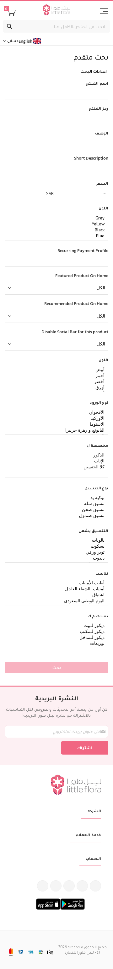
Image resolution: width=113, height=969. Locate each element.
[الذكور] (59, 455)
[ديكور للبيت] (59, 626)
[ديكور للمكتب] (59, 632)
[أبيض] (59, 370)
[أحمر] (59, 376)
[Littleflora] (56, 10)
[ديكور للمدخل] (59, 637)
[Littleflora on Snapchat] (42, 886)
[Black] (59, 230)
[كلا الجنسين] (59, 467)
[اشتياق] (59, 595)
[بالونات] (59, 540)
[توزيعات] (59, 643)
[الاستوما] (59, 424)
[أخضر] (59, 382)
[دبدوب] (59, 558)
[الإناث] (59, 461)
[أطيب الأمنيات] (59, 583)
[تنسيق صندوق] (59, 516)
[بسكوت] (59, 546)
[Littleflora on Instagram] (69, 886)
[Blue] (59, 236)
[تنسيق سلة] (59, 504)
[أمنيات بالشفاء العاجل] (59, 589)
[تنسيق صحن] (59, 510)
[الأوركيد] (59, 418)
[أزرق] (59, 388)
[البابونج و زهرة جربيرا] (59, 430)
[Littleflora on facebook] (95, 886)
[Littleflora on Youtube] (56, 886)
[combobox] (56, 26)
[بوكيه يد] (59, 498)
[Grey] (59, 218)
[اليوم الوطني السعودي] (59, 601)
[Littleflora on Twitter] (82, 886)
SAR (50, 193)
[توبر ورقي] (59, 552)
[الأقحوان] (59, 412)
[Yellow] (59, 224)
